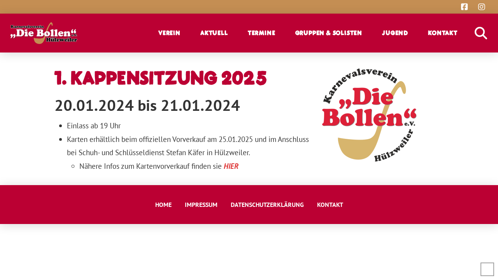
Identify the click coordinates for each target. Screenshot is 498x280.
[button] (174, 33)
